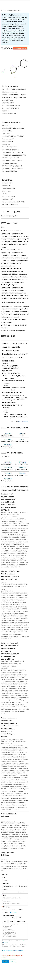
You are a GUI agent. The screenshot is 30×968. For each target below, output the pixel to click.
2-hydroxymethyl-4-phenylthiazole (11, 434)
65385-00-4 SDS (23, 421)
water (22, 434)
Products (9, 10)
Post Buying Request (20, 48)
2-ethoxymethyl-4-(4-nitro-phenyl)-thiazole (13, 480)
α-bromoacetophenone (22, 440)
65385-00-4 (10, 103)
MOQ (13, 918)
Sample (6, 918)
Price (11, 921)
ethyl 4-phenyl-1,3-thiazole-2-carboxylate (13, 440)
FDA (5, 921)
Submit (5, 961)
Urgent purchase (21, 921)
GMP (20, 918)
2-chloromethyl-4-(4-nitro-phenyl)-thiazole (13, 463)
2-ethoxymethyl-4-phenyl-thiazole (10, 446)
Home (2, 10)
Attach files (6, 942)
